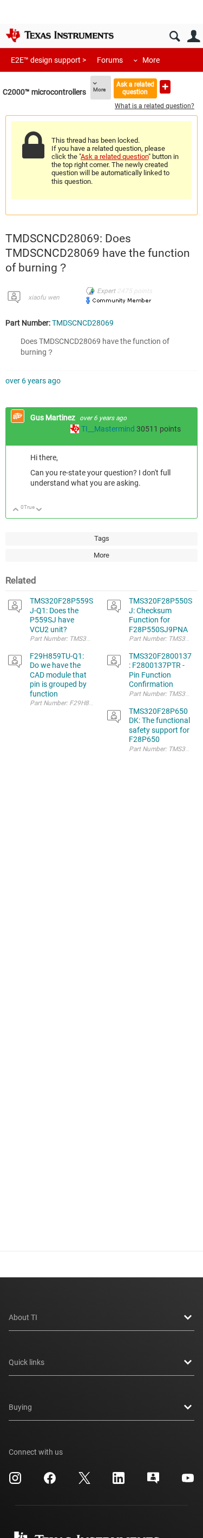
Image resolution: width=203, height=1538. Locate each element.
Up (16, 510)
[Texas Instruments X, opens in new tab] (84, 1481)
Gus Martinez (53, 417)
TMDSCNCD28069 (83, 323)
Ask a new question (165, 87)
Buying (20, 1407)
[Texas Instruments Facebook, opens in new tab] (49, 1481)
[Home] (59, 35)
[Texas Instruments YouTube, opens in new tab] (187, 1481)
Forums (110, 60)
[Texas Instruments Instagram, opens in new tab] (15, 1481)
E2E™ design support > (48, 60)
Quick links (26, 1362)
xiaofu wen (44, 297)
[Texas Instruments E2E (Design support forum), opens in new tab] (153, 1481)
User (193, 36)
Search (174, 36)
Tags (101, 538)
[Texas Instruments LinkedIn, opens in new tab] (118, 1481)
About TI (23, 1317)
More (151, 60)
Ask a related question (135, 88)
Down (39, 510)
